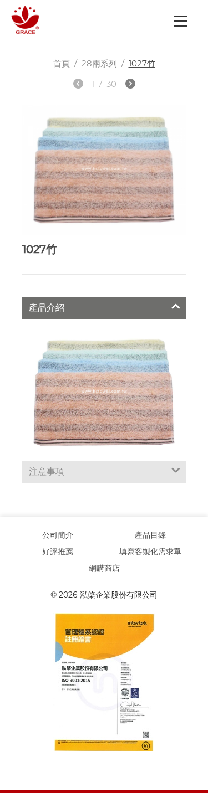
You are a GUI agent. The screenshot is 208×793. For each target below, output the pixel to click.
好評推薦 (57, 552)
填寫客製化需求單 (150, 552)
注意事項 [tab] (46, 471)
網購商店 (104, 568)
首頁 (61, 63)
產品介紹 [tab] (46, 307)
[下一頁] (130, 85)
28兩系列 (99, 63)
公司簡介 (57, 535)
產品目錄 (150, 535)
